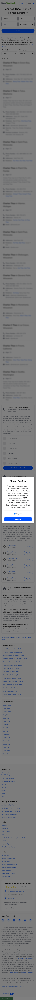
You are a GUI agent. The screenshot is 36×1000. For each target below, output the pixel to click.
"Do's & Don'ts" (14, 503)
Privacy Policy (17, 488)
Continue (18, 519)
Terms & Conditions (13, 491)
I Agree (19, 514)
